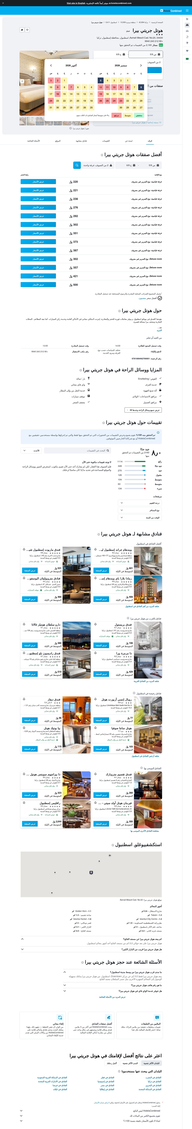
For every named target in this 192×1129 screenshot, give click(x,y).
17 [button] (114, 94)
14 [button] (134, 94)
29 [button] (127, 107)
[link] (142, 606)
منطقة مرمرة (130, 22)
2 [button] (121, 80)
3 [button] (114, 80)
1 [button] (127, 80)
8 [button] (127, 87)
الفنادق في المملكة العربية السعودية (52, 1077)
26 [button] (100, 100)
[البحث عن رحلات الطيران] (187, 19)
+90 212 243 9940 (154, 41)
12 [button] (100, 87)
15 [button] (127, 94)
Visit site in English (76, 3)
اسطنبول (113, 22)
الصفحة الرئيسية (157, 22)
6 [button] (141, 87)
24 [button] (114, 100)
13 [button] (141, 94)
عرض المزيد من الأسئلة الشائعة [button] (112, 996)
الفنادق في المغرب (153, 1077)
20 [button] (141, 100)
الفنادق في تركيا (154, 1081)
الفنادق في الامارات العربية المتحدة (52, 1081)
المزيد (159, 330)
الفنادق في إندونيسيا (106, 1081)
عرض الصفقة (101, 570)
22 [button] (127, 100)
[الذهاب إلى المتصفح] (187, 43)
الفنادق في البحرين (153, 1085)
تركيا (146, 22)
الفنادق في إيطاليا (107, 1089)
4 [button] (107, 80)
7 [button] (134, 87)
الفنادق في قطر (107, 1077)
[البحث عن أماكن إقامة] (187, 25)
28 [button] (134, 107)
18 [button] (107, 94)
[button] (3, 3)
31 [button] (51, 107)
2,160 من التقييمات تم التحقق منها (136, 45)
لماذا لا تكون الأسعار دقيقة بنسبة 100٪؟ (141, 1120)
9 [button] (121, 87)
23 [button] (121, 100)
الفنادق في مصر (107, 1085)
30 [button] (121, 107)
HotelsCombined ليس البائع (146, 1110)
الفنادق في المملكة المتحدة (150, 1089)
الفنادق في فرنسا (60, 1085)
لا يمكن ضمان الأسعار (101, 1102)
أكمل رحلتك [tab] (112, 1063)
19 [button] (100, 94)
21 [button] (134, 100)
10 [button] (114, 87)
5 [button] (100, 80)
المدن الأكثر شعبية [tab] (130, 1063)
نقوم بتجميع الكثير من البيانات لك (145, 1115)
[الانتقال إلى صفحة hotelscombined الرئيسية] (171, 10)
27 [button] (141, 107)
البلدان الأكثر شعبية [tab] (151, 1063)
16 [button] (121, 94)
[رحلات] (187, 51)
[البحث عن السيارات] (187, 31)
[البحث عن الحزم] (187, 37)
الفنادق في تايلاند (60, 1089)
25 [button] (107, 100)
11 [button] (107, 87)
